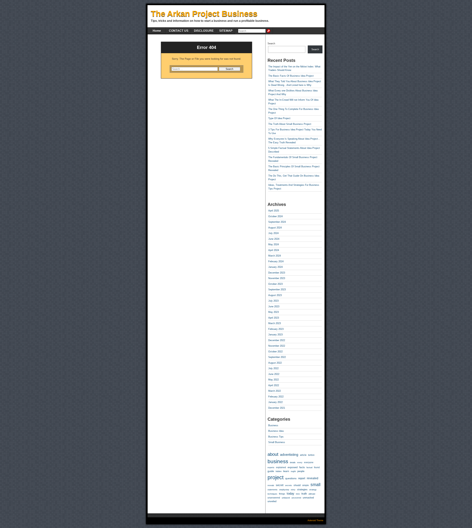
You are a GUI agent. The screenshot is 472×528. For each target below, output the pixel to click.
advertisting (289, 455)
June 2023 (273, 306)
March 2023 (274, 323)
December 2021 (276, 407)
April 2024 (273, 250)
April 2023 (273, 317)
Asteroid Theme (315, 520)
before (311, 455)
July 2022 (273, 368)
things (282, 494)
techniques (272, 494)
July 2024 (273, 233)
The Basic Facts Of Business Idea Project (291, 75)
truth (304, 493)
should (297, 485)
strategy (313, 489)
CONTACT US (178, 30)
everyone (308, 462)
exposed (293, 467)
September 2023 (277, 289)
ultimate (311, 494)
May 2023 (273, 312)
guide (271, 471)
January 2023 (275, 334)
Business (273, 425)
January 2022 (275, 402)
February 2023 (276, 329)
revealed (312, 478)
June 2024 (273, 238)
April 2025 (273, 210)
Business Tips (276, 436)
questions (290, 478)
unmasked (308, 497)
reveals (271, 485)
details (293, 462)
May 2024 (273, 244)
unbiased (286, 498)
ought (293, 471)
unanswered (274, 497)
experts (271, 467)
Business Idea (276, 431)
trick (298, 494)
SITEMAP (225, 30)
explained (281, 467)
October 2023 (275, 284)
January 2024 (275, 267)
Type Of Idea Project (279, 118)
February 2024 (276, 261)
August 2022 (275, 362)
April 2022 (273, 385)
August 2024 (275, 227)
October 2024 (275, 216)
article (303, 455)
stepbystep (284, 489)
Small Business (276, 442)
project (276, 477)
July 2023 (273, 300)
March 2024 (274, 255)
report (301, 478)
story (293, 489)
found (317, 467)
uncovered (296, 498)
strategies (302, 489)
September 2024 (277, 222)
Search (271, 43)
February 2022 (276, 396)
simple (305, 485)
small (315, 484)
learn (286, 471)
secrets (288, 485)
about (273, 454)
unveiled (272, 501)
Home (157, 30)
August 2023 (275, 295)
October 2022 (275, 351)
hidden (279, 471)
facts (302, 467)
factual (309, 467)
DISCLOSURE (204, 30)
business (278, 461)
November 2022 (276, 345)
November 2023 (276, 278)
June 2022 (273, 374)
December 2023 (276, 272)
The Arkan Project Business (204, 13)
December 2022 (276, 340)
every (299, 462)
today (290, 493)
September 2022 (277, 357)
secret (279, 485)
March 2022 (274, 390)
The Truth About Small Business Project (289, 124)
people (300, 471)
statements (272, 489)
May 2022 (273, 379)
